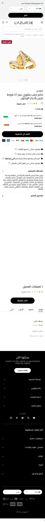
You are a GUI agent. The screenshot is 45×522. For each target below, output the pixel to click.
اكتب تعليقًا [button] (21, 104)
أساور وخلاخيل (37, 473)
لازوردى (41, 35)
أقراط (41, 465)
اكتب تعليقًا (22, 300)
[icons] (34, 418)
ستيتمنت (28, 35)
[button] (22, 170)
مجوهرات (35, 35)
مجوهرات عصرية (36, 438)
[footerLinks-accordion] (22, 379)
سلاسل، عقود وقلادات (34, 447)
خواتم (40, 456)
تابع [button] (25, 15)
